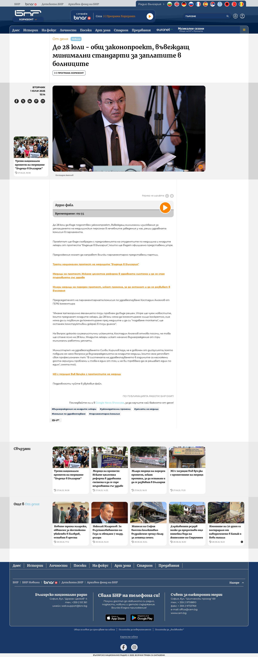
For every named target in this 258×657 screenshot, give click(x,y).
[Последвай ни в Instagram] (134, 647)
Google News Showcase (110, 402)
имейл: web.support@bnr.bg (69, 605)
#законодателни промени (115, 409)
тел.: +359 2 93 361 (76, 602)
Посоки (80, 565)
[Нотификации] (235, 16)
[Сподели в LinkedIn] (29, 101)
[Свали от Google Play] (142, 617)
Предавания (169, 565)
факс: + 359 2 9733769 (183, 605)
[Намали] (172, 196)
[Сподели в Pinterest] (36, 101)
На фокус (100, 565)
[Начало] (28, 13)
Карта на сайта (129, 636)
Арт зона (123, 565)
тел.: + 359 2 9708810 (183, 602)
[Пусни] (150, 16)
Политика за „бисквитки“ (169, 629)
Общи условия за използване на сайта (94, 629)
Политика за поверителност (135, 629)
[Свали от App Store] (116, 617)
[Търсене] (227, 16)
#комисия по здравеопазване (69, 413)
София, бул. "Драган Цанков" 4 (68, 598)
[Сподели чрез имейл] (42, 101)
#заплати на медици (146, 409)
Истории (35, 565)
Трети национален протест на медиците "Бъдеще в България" (96, 264)
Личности (58, 565)
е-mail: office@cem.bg (184, 609)
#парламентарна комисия (104, 413)
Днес (17, 565)
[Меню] (244, 29)
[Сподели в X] (23, 101)
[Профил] (242, 16)
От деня (60, 39)
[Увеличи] (167, 196)
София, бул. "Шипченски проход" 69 (193, 598)
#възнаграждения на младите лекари (74, 409)
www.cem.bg (178, 613)
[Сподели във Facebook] (16, 101)
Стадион (144, 565)
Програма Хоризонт (71, 73)
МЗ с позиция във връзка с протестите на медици (87, 374)
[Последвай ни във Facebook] (123, 647)
